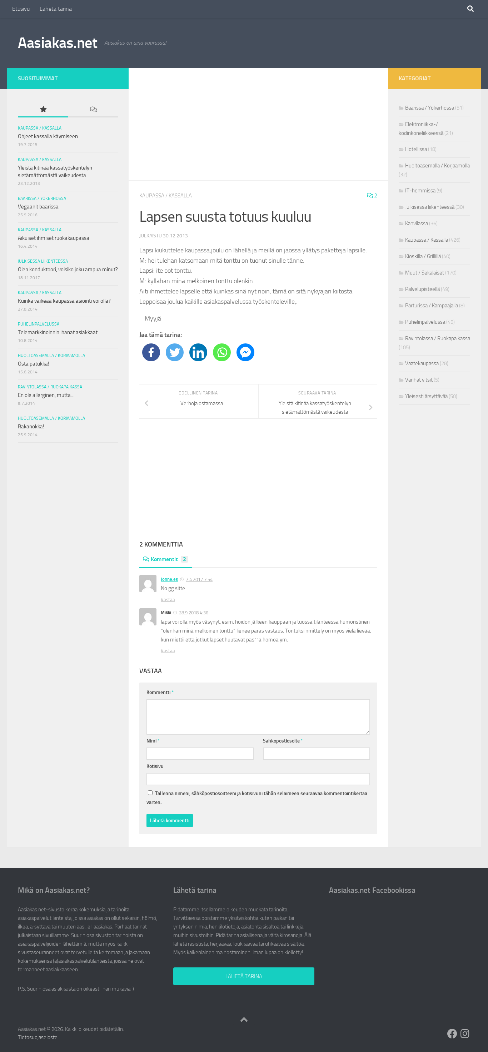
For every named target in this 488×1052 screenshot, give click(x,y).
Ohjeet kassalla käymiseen (48, 136)
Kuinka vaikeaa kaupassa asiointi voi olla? (64, 301)
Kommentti (160, 692)
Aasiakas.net (57, 43)
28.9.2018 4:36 (193, 612)
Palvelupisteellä (422, 289)
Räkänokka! (31, 426)
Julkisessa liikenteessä (43, 261)
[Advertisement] (258, 124)
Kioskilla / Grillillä (423, 256)
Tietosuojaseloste (38, 1037)
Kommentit (168, 559)
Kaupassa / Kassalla (165, 195)
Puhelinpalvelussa (38, 324)
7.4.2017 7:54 (199, 579)
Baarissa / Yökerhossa (42, 198)
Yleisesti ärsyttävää (426, 396)
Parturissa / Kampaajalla (431, 305)
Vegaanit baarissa (38, 206)
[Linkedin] (198, 352)
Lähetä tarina (56, 8)
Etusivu (21, 8)
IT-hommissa (420, 190)
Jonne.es (169, 579)
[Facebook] (151, 352)
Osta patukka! (33, 364)
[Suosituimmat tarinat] (43, 109)
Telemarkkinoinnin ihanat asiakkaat (58, 332)
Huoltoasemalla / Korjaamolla (51, 355)
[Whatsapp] (222, 352)
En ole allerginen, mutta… (46, 395)
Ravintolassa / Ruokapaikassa (50, 386)
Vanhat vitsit (419, 380)
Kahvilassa (416, 223)
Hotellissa (416, 149)
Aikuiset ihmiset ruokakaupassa (53, 238)
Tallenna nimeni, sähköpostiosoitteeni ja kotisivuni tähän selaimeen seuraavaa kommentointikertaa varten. (256, 797)
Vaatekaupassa (422, 363)
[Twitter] (175, 352)
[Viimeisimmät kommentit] (93, 109)
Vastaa (168, 599)
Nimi (153, 741)
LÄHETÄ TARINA (243, 976)
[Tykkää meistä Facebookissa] (452, 1034)
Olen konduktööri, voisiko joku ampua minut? (68, 269)
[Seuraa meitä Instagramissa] (465, 1034)
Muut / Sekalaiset (424, 273)
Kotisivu (155, 766)
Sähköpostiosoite (283, 741)
